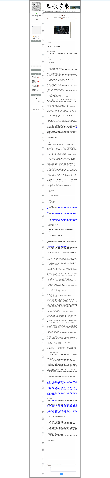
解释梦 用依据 (49, 465)
